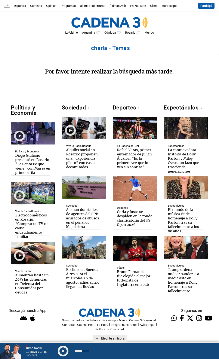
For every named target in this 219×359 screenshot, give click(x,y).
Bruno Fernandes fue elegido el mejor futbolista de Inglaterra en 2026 (133, 278)
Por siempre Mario (114, 320)
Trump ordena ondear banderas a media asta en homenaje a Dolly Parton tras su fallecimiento (183, 280)
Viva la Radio (23, 271)
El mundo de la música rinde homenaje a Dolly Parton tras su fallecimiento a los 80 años (183, 220)
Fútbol (120, 267)
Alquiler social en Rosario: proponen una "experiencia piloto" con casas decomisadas (82, 158)
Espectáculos (182, 107)
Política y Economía (24, 110)
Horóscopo (169, 6)
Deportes (20, 6)
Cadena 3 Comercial (142, 320)
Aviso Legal (147, 325)
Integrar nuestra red (124, 325)
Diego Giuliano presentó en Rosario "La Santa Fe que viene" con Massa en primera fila (32, 164)
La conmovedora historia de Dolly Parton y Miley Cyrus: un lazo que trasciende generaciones (183, 160)
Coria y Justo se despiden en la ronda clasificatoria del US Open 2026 (134, 218)
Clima (154, 6)
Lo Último (71, 32)
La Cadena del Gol (128, 145)
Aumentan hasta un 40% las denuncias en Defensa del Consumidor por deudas (32, 283)
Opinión (51, 6)
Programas (68, 6)
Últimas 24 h (118, 6)
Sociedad (74, 107)
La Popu (102, 325)
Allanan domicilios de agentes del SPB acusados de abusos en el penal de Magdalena (82, 218)
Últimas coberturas (92, 6)
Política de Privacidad (109, 329)
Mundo (149, 32)
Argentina (88, 32)
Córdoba (110, 32)
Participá (206, 6)
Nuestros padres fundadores (81, 320)
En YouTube (138, 6)
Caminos (36, 6)
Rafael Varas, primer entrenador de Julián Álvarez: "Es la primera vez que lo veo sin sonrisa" (134, 158)
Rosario (130, 32)
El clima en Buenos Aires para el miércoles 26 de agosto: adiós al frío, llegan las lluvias (83, 278)
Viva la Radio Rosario (27, 211)
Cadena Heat (86, 325)
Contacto (68, 325)
